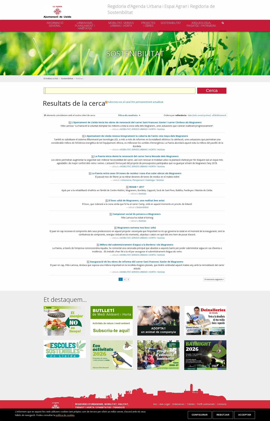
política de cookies (65, 415)
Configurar (200, 415)
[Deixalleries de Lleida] (205, 320)
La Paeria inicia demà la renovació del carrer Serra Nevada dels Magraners (137, 156)
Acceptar (244, 415)
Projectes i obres (148, 24)
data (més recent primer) (199, 115)
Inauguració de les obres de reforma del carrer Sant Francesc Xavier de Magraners (136, 261)
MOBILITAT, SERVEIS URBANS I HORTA (121, 24)
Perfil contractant (206, 404)
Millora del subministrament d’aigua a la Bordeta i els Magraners (136, 244)
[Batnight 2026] (205, 354)
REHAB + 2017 (136, 186)
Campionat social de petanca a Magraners (137, 214)
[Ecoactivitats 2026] (111, 354)
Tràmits (191, 404)
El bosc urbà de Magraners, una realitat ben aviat (137, 200)
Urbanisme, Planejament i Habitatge (85, 25)
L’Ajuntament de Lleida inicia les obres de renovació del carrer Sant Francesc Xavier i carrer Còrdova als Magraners (137, 122)
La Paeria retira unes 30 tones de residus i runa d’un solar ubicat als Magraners (136, 173)
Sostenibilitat (171, 23)
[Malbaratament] (65, 320)
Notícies (161, 129)
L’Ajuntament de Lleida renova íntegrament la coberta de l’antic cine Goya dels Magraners (136, 135)
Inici (56, 78)
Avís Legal (165, 404)
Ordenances (178, 404)
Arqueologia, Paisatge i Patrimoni (201, 24)
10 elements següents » (214, 279)
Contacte (221, 404)
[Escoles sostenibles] (65, 348)
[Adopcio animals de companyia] (158, 320)
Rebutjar (223, 415)
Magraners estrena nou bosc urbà (136, 227)
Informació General (55, 24)
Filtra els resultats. (128, 115)
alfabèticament (219, 115)
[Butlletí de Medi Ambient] (111, 320)
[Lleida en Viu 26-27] (158, 354)
